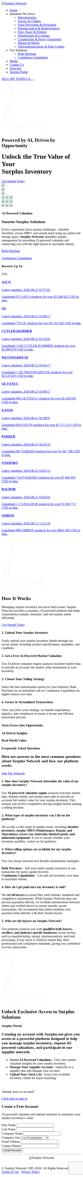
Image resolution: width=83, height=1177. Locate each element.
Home (14, 10)
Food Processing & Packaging (37, 24)
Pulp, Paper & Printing (32, 32)
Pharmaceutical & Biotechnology (39, 28)
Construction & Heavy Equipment (39, 39)
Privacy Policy (30, 1172)
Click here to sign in (14, 1098)
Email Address (11, 1141)
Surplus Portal (19, 72)
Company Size (11, 1137)
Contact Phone (11, 1146)
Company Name (12, 1133)
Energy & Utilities (29, 21)
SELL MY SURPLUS (16, 79)
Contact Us (17, 64)
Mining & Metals (28, 43)
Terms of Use (10, 1172)
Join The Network (13, 773)
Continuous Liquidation (33, 57)
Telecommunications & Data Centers (41, 46)
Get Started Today (13, 181)
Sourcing (15, 68)
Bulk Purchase (27, 54)
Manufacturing (27, 17)
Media (14, 61)
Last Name (9, 1129)
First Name (9, 1125)
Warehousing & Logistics (34, 35)
